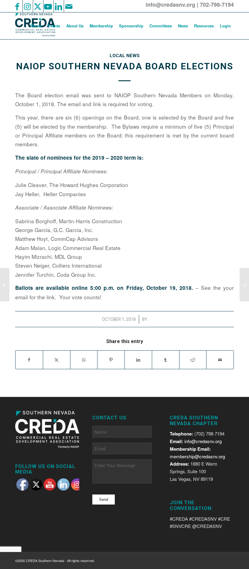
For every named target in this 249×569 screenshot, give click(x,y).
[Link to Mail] (68, 6)
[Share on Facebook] (29, 360)
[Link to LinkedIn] (58, 6)
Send (103, 499)
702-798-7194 (217, 5)
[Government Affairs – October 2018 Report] (4, 284)
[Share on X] (56, 360)
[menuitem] (35, 25)
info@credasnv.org (170, 5)
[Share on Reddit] (192, 360)
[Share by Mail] (220, 360)
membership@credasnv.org (197, 456)
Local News (125, 55)
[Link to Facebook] (17, 6)
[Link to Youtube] (48, 6)
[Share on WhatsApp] (83, 360)
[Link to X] (37, 6)
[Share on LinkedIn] (138, 360)
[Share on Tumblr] (165, 360)
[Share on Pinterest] (110, 360)
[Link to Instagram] (27, 6)
